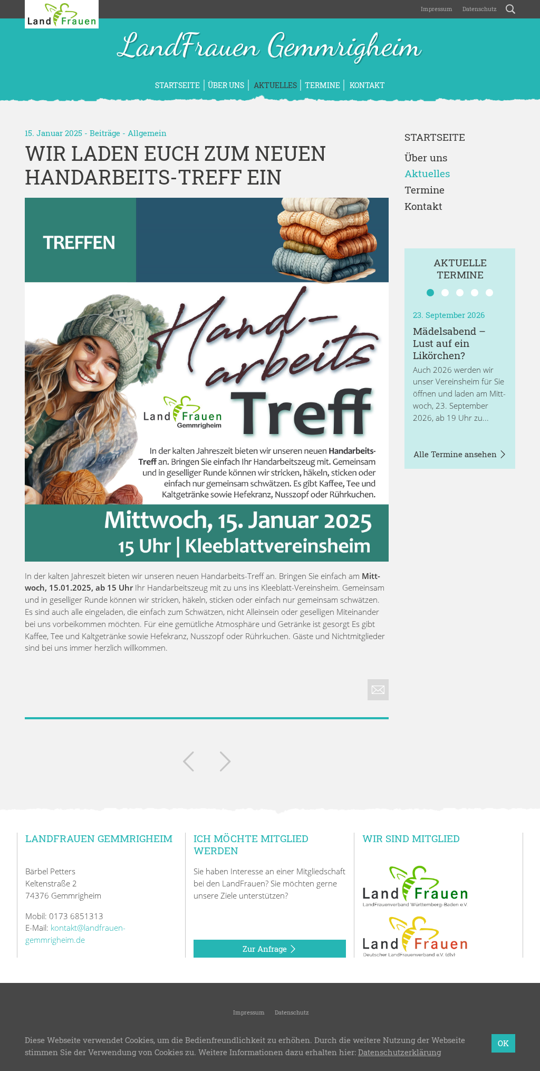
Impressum (435, 9)
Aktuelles (274, 85)
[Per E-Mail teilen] (378, 689)
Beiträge (105, 133)
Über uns (226, 85)
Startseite (177, 85)
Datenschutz (479, 9)
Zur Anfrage (266, 948)
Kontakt (366, 85)
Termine (322, 85)
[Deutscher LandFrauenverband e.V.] (415, 936)
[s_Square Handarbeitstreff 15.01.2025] (207, 380)
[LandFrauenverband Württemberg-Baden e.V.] (415, 885)
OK (503, 1043)
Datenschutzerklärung (399, 1052)
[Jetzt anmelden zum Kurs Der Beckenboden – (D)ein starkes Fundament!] (188, 763)
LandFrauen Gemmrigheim (270, 46)
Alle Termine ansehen (456, 454)
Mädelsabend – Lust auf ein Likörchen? (449, 343)
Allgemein (147, 133)
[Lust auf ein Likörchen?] (225, 763)
